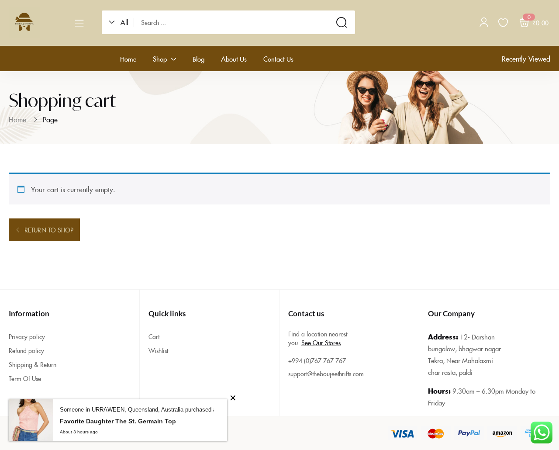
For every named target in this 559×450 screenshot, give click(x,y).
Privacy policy (27, 336)
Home (17, 119)
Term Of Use (25, 378)
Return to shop (48, 229)
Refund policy (26, 350)
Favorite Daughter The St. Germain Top (118, 421)
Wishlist (158, 350)
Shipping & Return (32, 364)
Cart (153, 336)
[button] (121, 22)
